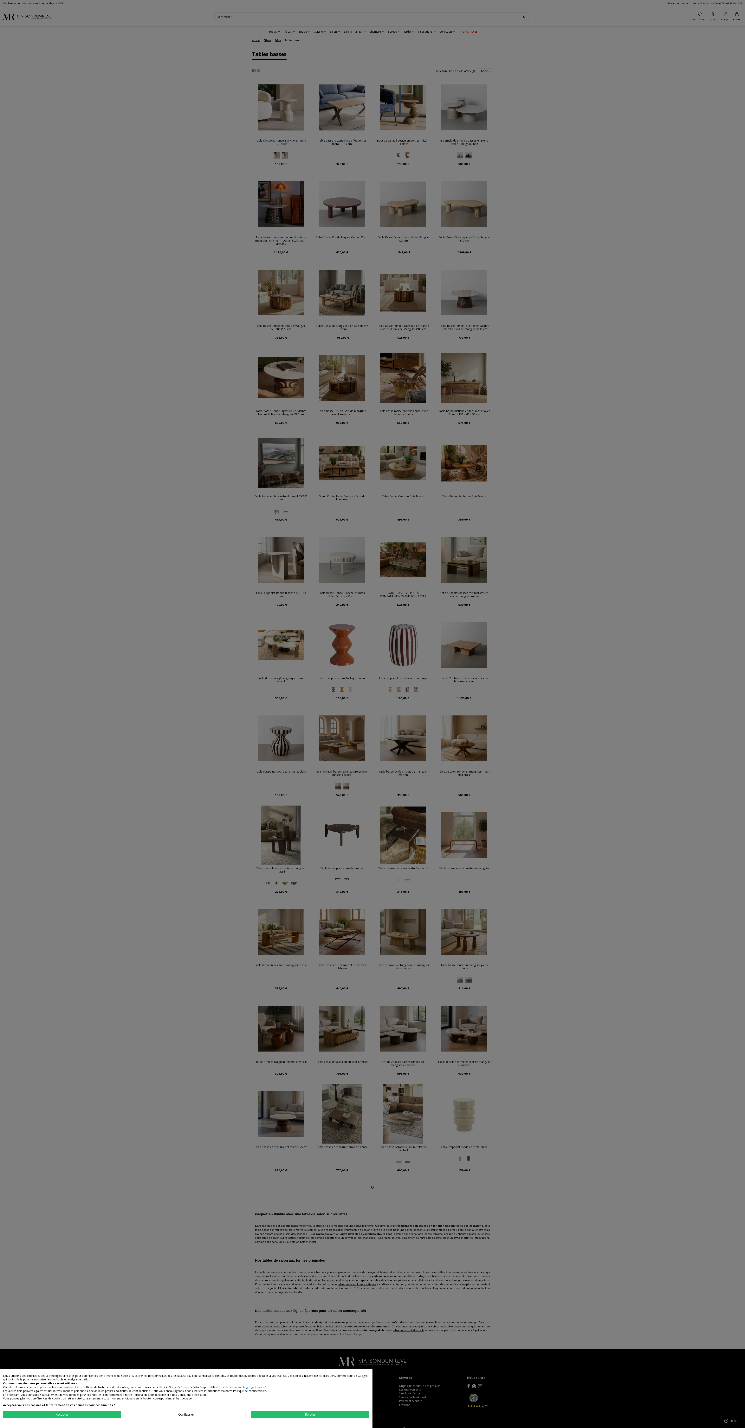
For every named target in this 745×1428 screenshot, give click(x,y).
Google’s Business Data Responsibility (193, 1387)
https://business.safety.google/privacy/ (241, 1387)
